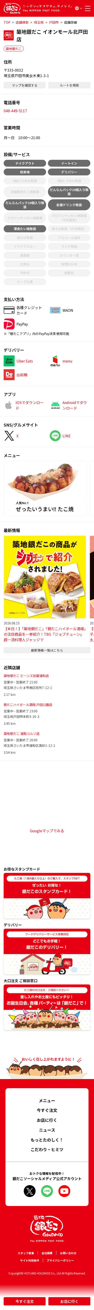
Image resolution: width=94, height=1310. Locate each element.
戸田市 (54, 22)
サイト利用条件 (29, 1260)
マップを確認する (24, 85)
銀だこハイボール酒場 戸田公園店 (28, 704)
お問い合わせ (68, 1253)
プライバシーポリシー (60, 1260)
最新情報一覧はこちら (47, 650)
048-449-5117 (15, 110)
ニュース (47, 1130)
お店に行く (69, 1301)
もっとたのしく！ (47, 1140)
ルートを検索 (69, 85)
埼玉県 (39, 22)
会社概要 (47, 1253)
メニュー (47, 1100)
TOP (7, 22)
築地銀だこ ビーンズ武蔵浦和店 (26, 675)
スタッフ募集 (26, 1253)
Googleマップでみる (47, 830)
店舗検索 (22, 22)
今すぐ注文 (25, 1301)
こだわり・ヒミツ (47, 1149)
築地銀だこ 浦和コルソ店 (21, 733)
